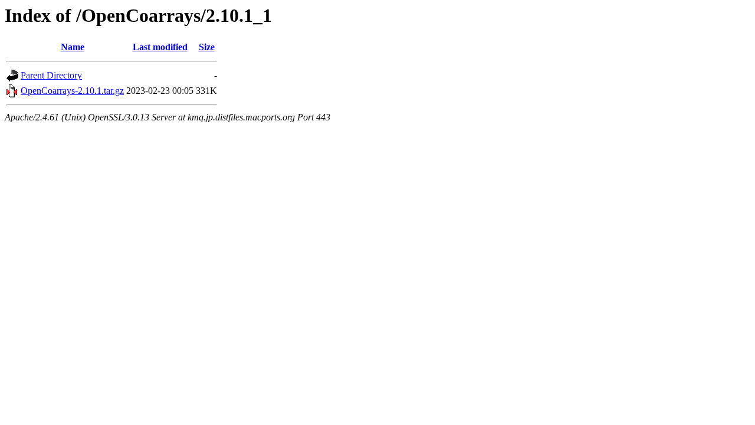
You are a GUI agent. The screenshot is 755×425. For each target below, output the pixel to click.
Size (207, 47)
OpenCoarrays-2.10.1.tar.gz (72, 91)
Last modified (160, 47)
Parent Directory (51, 75)
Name (72, 47)
